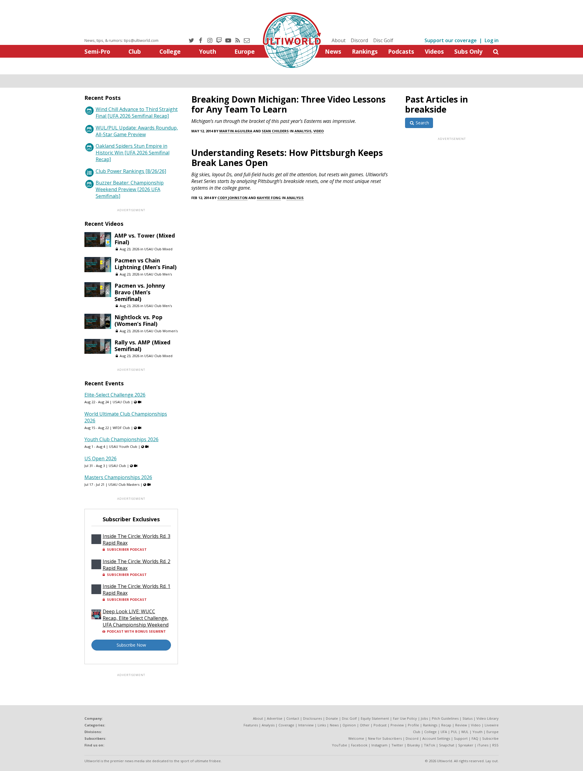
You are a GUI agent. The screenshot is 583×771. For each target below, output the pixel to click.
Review (461, 725)
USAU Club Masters (123, 484)
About (339, 40)
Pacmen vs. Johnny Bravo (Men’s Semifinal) (139, 292)
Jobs (424, 718)
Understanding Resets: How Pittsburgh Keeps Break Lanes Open (287, 157)
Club (134, 51)
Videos (434, 51)
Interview (306, 725)
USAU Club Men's (158, 274)
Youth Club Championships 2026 (121, 439)
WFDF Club (121, 427)
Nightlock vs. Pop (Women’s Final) (138, 320)
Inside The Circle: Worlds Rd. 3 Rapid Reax (136, 539)
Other (365, 725)
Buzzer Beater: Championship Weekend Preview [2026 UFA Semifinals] (130, 189)
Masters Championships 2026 (118, 477)
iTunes (482, 745)
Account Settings (436, 738)
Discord (359, 40)
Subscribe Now (131, 645)
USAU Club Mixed (158, 249)
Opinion (349, 725)
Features (251, 725)
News (333, 51)
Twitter (397, 745)
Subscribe (490, 738)
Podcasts (401, 51)
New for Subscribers (385, 738)
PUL (454, 731)
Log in (492, 40)
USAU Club (121, 402)
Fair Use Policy (405, 718)
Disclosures (312, 718)
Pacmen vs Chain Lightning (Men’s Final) (145, 264)
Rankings (365, 51)
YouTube (339, 745)
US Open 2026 (100, 458)
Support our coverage (450, 40)
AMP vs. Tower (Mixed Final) (144, 239)
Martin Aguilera (235, 131)
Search (421, 123)
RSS (495, 745)
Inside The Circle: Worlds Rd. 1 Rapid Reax (136, 589)
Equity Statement (375, 718)
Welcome (356, 738)
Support (461, 738)
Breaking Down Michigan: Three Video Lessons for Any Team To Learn (288, 104)
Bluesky (413, 745)
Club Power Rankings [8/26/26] (131, 171)
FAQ (475, 738)
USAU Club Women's (161, 331)
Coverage (286, 725)
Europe (244, 51)
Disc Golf (383, 40)
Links (322, 725)
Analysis (303, 131)
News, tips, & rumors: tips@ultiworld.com (121, 40)
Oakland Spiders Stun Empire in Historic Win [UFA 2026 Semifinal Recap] (132, 153)
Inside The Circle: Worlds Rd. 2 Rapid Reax (136, 564)
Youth (207, 51)
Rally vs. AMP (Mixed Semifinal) (142, 346)
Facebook (359, 745)
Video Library (487, 718)
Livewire (492, 725)
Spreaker (465, 745)
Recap (446, 725)
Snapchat (446, 745)
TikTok (429, 745)
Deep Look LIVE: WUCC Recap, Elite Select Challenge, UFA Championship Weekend (136, 618)
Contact (292, 718)
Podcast (380, 725)
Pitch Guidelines (445, 718)
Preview (397, 725)
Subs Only (468, 51)
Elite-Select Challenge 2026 (114, 394)
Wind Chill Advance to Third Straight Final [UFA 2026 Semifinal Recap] (137, 112)
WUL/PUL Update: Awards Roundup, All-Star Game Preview (137, 131)
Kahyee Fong (269, 197)
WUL (465, 731)
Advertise (274, 718)
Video (318, 131)
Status (467, 718)
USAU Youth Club (123, 446)
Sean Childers (275, 131)
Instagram (379, 745)
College (170, 51)
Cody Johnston (232, 197)
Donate (332, 718)
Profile (413, 725)
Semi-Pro (97, 51)
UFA (444, 731)
